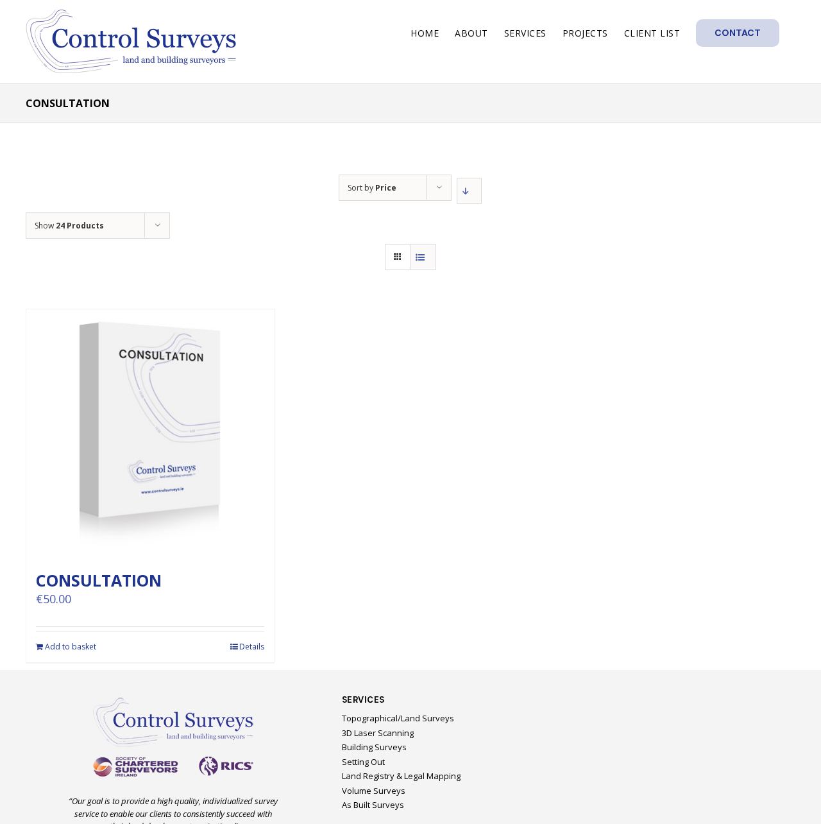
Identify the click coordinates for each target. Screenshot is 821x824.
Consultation (99, 580)
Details (251, 646)
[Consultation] (150, 433)
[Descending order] (469, 191)
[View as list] (423, 257)
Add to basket (70, 646)
